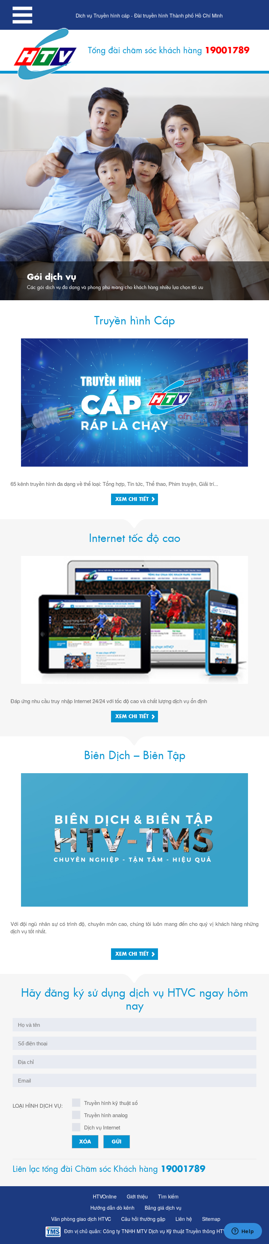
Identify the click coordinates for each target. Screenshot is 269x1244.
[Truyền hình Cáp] (134, 401)
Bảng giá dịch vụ (163, 1207)
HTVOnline (105, 1196)
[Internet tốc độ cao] (134, 619)
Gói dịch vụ (51, 277)
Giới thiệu (137, 1196)
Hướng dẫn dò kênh (112, 1207)
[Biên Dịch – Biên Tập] (134, 839)
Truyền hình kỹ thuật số (111, 1102)
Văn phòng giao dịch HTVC (81, 1218)
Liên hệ (183, 1218)
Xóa (85, 1142)
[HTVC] (46, 54)
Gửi (117, 1142)
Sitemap (211, 1218)
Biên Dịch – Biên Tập (134, 755)
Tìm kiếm (168, 1196)
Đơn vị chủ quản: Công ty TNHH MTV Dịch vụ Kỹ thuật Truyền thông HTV (145, 1231)
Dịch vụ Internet (102, 1127)
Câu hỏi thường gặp (143, 1218)
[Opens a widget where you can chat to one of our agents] (242, 1231)
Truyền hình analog (105, 1115)
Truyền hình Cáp (134, 321)
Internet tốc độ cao (134, 538)
